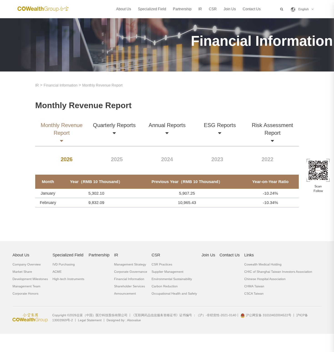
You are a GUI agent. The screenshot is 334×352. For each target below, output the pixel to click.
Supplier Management (167, 271)
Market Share (22, 271)
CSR (213, 9)
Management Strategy (130, 264)
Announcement (125, 293)
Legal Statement (90, 320)
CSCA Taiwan (254, 293)
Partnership (182, 9)
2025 (117, 159)
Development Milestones (30, 279)
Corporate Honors (25, 293)
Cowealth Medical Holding (263, 264)
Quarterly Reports (114, 125)
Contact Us (252, 9)
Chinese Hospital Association (265, 279)
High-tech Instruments (68, 279)
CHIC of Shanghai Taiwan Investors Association (278, 271)
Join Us (230, 9)
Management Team (26, 286)
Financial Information (60, 85)
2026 (66, 159)
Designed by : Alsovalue (124, 320)
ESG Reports (220, 125)
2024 (167, 159)
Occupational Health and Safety (174, 293)
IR (200, 9)
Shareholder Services (129, 286)
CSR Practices (162, 264)
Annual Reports (167, 125)
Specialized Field (152, 9)
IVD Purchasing (63, 264)
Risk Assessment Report (272, 129)
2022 (267, 159)
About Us (123, 9)
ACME (57, 271)
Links (249, 255)
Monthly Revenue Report (102, 85)
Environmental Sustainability (172, 279)
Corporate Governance (130, 271)
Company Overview (26, 264)
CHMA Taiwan (254, 286)
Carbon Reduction (165, 286)
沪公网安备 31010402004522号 (268, 315)
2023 (217, 159)
